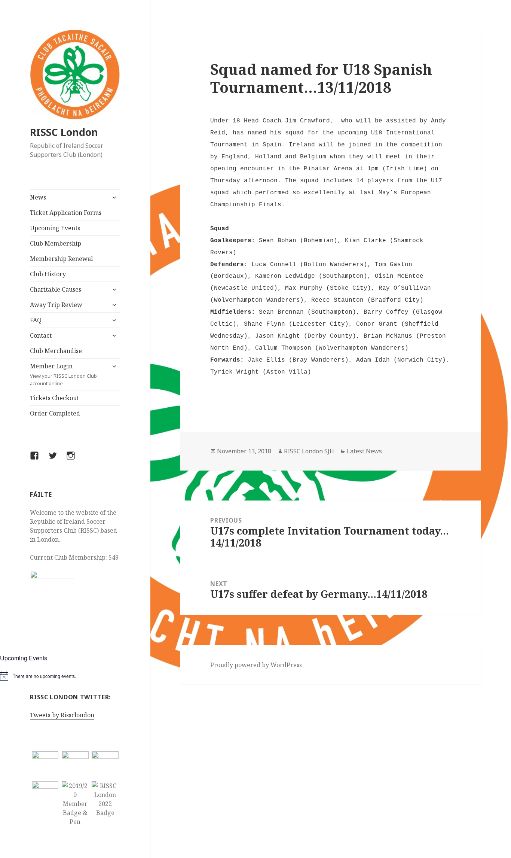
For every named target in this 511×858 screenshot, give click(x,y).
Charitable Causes (55, 289)
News (38, 197)
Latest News (364, 451)
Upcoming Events (55, 228)
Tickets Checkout (54, 398)
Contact (41, 335)
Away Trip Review (56, 305)
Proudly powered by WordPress (256, 665)
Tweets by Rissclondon (62, 715)
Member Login (63, 374)
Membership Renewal (61, 259)
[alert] (75, 676)
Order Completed (55, 413)
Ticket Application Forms (65, 213)
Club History (48, 274)
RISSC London (64, 132)
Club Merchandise (56, 351)
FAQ (36, 320)
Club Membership (55, 243)
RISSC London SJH (309, 451)
